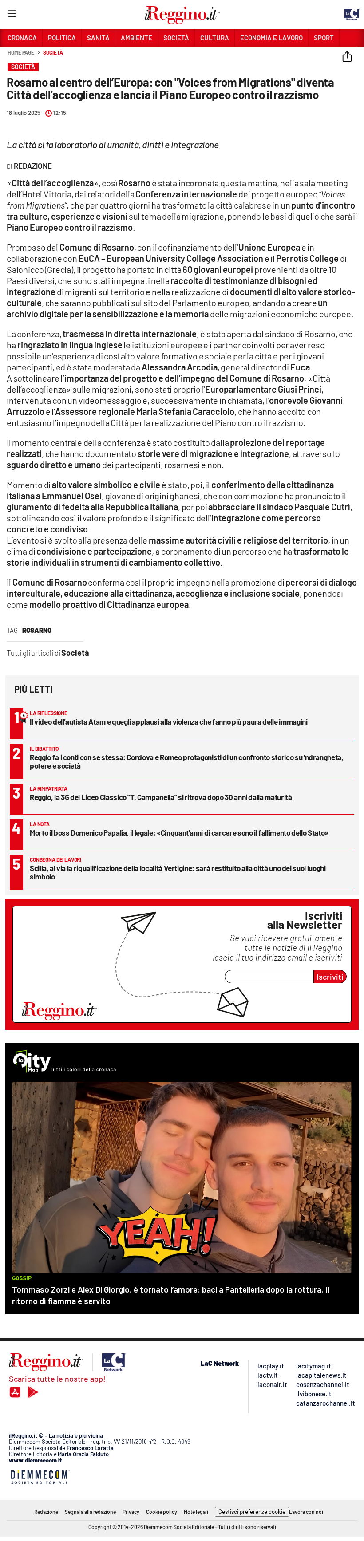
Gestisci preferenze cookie (251, 1511)
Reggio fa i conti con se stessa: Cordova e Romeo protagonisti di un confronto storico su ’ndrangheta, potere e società (187, 761)
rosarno (36, 630)
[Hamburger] (12, 15)
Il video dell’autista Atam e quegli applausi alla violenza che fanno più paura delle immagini (168, 721)
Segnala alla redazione (90, 1512)
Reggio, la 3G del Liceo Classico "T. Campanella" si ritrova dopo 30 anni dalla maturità (161, 796)
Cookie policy (161, 1512)
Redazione (46, 1512)
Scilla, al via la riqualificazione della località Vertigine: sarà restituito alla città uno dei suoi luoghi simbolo (178, 872)
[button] (347, 57)
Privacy (131, 1512)
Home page (21, 52)
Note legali (196, 1512)
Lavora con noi (306, 1512)
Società (53, 52)
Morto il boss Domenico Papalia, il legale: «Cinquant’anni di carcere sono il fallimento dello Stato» (179, 832)
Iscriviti (330, 976)
